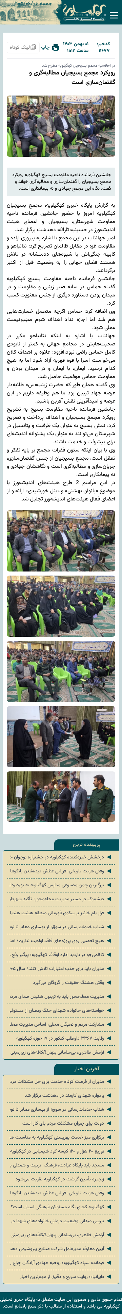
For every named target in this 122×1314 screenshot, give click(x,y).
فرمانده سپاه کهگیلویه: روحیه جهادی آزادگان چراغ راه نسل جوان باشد (61, 1263)
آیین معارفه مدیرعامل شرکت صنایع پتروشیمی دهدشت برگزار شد (61, 1249)
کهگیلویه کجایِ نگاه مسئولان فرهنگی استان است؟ (61, 1207)
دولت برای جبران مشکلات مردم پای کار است (67, 1123)
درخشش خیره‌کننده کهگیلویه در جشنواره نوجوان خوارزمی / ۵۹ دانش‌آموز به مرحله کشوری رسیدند (61, 857)
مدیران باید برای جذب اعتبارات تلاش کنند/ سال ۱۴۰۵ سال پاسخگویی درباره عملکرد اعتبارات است (61, 969)
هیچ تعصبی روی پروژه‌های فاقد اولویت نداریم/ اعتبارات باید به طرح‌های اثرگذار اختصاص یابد (61, 941)
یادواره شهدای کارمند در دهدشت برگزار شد (68, 1095)
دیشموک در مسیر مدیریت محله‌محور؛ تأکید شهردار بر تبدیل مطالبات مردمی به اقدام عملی (61, 899)
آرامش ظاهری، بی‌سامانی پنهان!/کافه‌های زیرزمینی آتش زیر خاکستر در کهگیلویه (61, 1052)
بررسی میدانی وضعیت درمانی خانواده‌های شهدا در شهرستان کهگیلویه (61, 1221)
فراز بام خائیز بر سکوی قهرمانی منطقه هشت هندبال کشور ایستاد (61, 913)
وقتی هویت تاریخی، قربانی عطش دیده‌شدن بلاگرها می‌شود (61, 871)
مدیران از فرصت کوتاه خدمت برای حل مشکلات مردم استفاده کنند (61, 1082)
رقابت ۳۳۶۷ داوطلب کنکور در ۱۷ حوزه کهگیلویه (64, 1038)
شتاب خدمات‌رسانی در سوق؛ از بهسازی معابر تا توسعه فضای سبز (61, 927)
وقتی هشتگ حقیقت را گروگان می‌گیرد (72, 983)
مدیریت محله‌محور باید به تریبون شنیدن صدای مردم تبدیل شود (61, 997)
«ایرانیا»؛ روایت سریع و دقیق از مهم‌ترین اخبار (66, 1277)
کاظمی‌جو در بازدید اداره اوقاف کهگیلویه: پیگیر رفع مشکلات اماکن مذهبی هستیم (61, 955)
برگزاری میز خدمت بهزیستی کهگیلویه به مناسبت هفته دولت (61, 1137)
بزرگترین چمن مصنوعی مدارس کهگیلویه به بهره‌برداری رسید (61, 885)
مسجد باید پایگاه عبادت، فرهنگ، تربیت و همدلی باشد (61, 1165)
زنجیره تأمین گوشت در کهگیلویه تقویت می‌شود (64, 1179)
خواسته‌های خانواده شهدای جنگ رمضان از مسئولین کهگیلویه (61, 1011)
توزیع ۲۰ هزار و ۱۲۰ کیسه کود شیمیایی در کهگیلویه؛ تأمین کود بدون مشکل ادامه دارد (61, 1151)
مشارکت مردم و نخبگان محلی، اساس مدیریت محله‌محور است (61, 1024)
